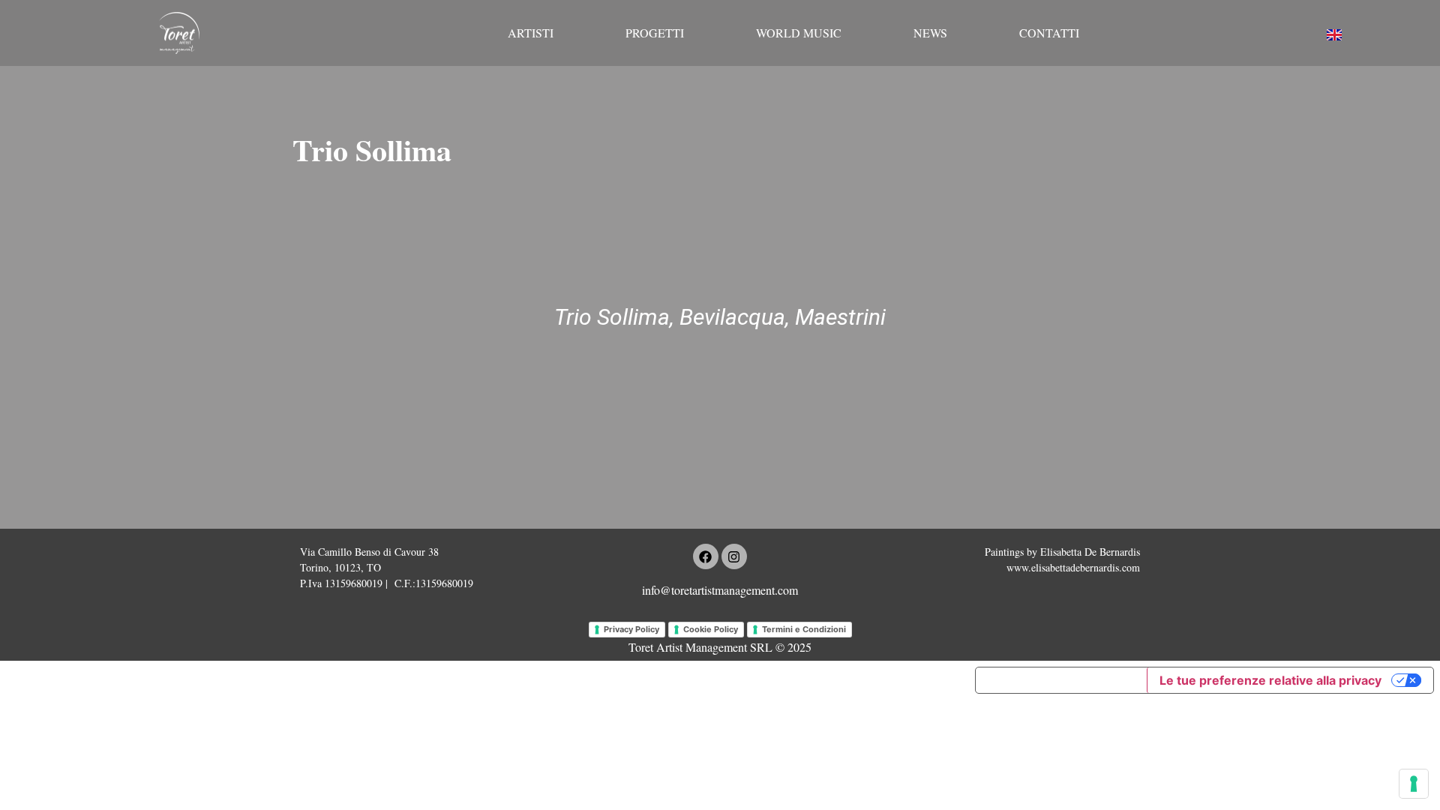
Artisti (531, 32)
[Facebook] (705, 556)
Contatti (1049, 32)
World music (799, 32)
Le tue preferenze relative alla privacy (1271, 680)
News (930, 32)
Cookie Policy (710, 629)
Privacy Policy (631, 629)
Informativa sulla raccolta (1061, 680)
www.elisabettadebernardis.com (1073, 567)
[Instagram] (734, 556)
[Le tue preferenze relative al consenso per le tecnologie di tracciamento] (1414, 784)
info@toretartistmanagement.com (720, 590)
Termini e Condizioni (804, 629)
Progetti (655, 32)
